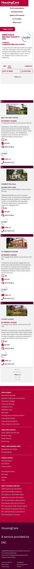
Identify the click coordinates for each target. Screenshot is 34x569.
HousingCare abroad (8, 418)
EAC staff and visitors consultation (13, 512)
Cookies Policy (5, 566)
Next (17, 377)
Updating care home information (12, 497)
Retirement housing (8, 395)
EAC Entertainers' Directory (10, 514)
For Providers (17, 19)
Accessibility (20, 562)
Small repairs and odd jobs (10, 433)
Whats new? (17, 22)
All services (5, 441)
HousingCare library (8, 471)
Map (4, 66)
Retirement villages (8, 401)
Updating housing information (11, 489)
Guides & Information (17, 15)
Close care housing (7, 404)
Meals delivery (6, 438)
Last (17, 380)
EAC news (4, 474)
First (18, 369)
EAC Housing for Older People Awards (14, 506)
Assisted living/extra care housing (13, 398)
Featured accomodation (9, 421)
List (9, 66)
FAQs (3, 480)
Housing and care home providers (12, 415)
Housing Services (17, 12)
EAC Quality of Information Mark (12, 494)
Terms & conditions (6, 562)
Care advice (5, 463)
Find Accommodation (17, 8)
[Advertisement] (17, 92)
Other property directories (10, 424)
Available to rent (7, 407)
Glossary (4, 477)
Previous (18, 372)
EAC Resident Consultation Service (13, 509)
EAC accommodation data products (13, 500)
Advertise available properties (11, 491)
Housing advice (6, 461)
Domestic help (6, 435)
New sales (4, 412)
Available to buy (6, 410)
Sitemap (19, 566)
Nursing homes (6, 452)
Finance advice (6, 466)
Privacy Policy (5, 564)
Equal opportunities (22, 564)
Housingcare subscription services (13, 503)
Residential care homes (9, 449)
